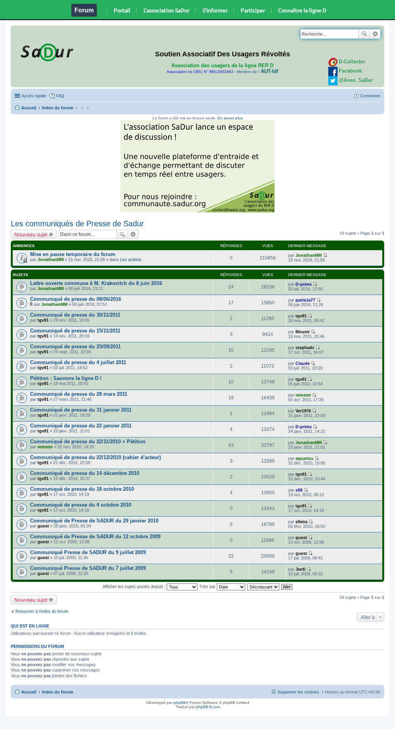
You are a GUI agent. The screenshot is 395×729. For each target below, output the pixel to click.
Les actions (131, 259)
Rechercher (364, 34)
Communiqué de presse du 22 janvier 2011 (81, 426)
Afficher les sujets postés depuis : (135, 586)
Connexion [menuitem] (370, 95)
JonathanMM (50, 259)
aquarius (304, 458)
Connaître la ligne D (302, 10)
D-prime (303, 284)
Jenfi (300, 569)
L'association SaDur (166, 10)
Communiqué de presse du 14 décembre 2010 (84, 473)
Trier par (208, 586)
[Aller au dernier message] (325, 255)
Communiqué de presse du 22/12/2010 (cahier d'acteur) (95, 457)
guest (43, 526)
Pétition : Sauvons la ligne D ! (65, 378)
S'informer (215, 10)
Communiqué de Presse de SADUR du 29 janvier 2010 (94, 521)
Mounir (302, 331)
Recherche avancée (375, 34)
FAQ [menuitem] (60, 95)
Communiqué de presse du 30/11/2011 (75, 315)
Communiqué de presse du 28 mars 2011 (78, 394)
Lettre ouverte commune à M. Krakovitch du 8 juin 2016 (96, 283)
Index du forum (57, 107)
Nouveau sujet (31, 234)
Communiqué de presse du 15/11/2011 (75, 331)
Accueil (28, 107)
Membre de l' (257, 72)
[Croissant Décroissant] (263, 586)
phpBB (180, 702)
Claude (302, 363)
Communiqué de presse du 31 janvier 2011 (81, 410)
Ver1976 (303, 411)
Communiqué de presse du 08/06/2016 (75, 299)
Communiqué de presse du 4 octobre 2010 (80, 505)
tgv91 (43, 320)
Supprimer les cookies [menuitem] (298, 692)
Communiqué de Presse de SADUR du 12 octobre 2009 (95, 536)
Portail (122, 10)
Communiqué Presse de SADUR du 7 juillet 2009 (88, 568)
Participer (253, 10)
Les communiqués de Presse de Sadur (77, 223)
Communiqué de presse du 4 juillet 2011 (78, 362)
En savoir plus (230, 118)
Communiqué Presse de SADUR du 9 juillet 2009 (88, 552)
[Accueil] (46, 51)
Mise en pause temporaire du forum (72, 254)
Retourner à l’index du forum (41, 611)
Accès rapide (34, 95)
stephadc (304, 347)
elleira (301, 521)
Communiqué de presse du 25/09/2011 (75, 346)
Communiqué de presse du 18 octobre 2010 (82, 489)
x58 (298, 490)
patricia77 (305, 300)
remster (303, 395)
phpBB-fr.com (208, 707)
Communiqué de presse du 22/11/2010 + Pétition (87, 441)
